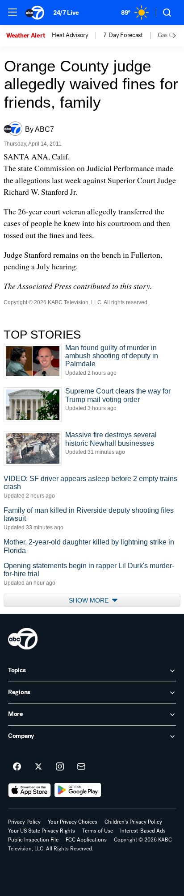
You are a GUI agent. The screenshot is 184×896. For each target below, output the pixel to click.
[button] (12, 12)
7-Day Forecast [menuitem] (123, 35)
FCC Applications (86, 839)
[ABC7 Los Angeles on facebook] (17, 767)
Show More (89, 600)
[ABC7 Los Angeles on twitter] (38, 767)
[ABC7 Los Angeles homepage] (34, 12)
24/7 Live (66, 12)
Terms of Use (97, 830)
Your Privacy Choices (72, 822)
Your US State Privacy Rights (41, 830)
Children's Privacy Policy (133, 822)
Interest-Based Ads (143, 830)
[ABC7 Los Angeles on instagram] (60, 767)
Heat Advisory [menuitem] (70, 35)
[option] (29, 36)
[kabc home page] (23, 638)
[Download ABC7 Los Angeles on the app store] (29, 790)
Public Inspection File (33, 839)
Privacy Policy (24, 822)
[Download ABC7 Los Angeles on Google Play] (77, 790)
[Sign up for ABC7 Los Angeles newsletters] (81, 767)
